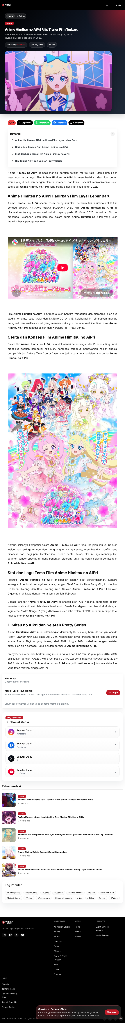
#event (102, 898)
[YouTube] (22, 935)
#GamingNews (13, 893)
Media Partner (102, 935)
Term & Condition (10, 1002)
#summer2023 (107, 893)
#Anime (28, 898)
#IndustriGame (13, 898)
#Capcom (58, 893)
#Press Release (75, 893)
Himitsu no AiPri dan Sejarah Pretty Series (38, 160)
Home (10, 16)
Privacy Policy (8, 1007)
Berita (56, 936)
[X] (16, 935)
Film (56, 964)
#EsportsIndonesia (63, 898)
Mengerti (111, 1012)
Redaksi (5, 984)
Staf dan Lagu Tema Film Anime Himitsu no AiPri (42, 153)
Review (78, 936)
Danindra (21, 44)
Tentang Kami (8, 989)
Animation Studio (62, 927)
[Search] (107, 5)
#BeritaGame (31, 893)
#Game (46, 893)
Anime (22, 16)
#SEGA (90, 898)
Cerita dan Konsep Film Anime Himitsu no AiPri (41, 147)
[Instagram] (4, 935)
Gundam (58, 974)
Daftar (57, 946)
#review (91, 893)
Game (56, 969)
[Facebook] (10, 935)
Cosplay (58, 941)
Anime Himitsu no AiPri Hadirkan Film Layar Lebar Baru (46, 140)
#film (79, 898)
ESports (57, 951)
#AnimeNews (44, 898)
